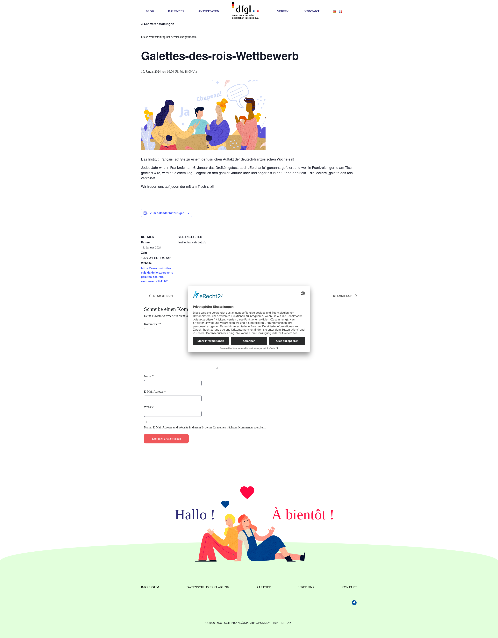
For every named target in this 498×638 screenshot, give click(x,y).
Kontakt (311, 11)
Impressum (150, 587)
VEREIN (282, 11)
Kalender (176, 11)
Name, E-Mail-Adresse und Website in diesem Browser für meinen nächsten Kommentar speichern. (205, 427)
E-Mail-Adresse (155, 391)
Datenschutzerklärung (208, 587)
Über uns (306, 587)
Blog (150, 11)
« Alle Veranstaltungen (157, 24)
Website (149, 407)
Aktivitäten (208, 11)
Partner (264, 587)
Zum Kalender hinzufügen (167, 213)
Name (149, 376)
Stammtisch (163, 296)
